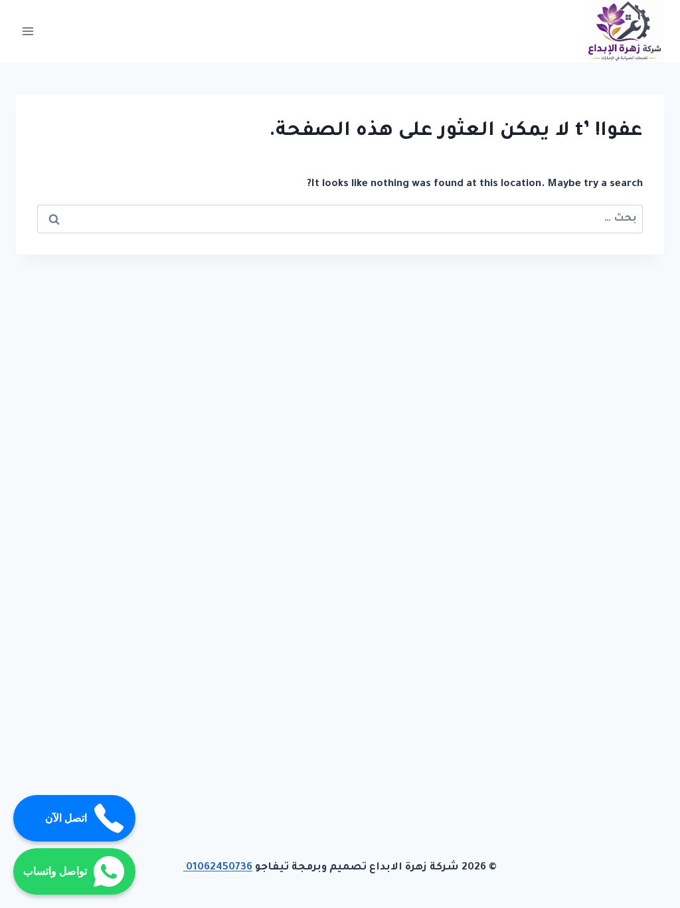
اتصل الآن (66, 818)
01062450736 (217, 867)
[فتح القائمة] (28, 31)
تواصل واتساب (55, 871)
